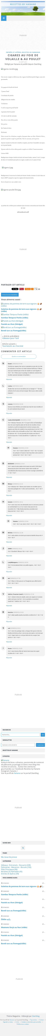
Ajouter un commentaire (19, 356)
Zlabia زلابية (5, 919)
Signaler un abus (8, 1022)
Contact (41, 1020)
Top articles (33, 1020)
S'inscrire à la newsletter (9, 295)
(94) (10, 874)
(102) (16, 867)
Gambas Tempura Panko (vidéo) (14, 894)
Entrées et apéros (13, 52)
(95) (11, 871)
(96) (9, 869)
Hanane (17, 773)
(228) (16, 865)
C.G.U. (17, 1022)
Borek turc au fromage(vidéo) (13, 910)
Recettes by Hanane (23, 4)
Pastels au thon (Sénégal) (12, 902)
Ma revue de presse (9, 857)
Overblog (35, 1016)
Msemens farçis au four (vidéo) (14, 927)
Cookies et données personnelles (31, 1022)
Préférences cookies (23, 1024)
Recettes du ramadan (31, 52)
